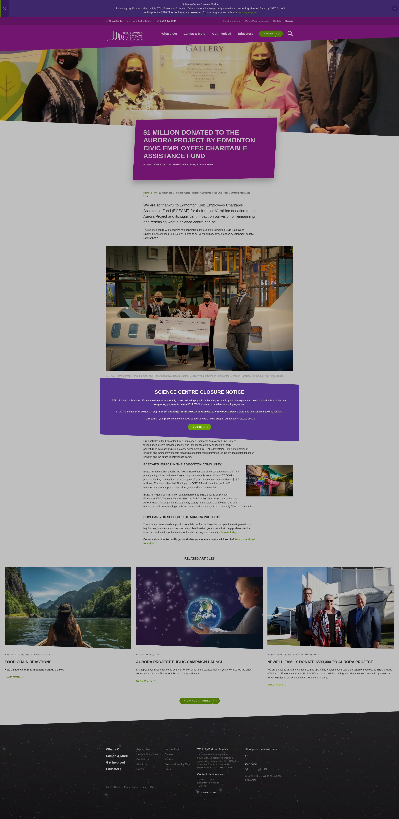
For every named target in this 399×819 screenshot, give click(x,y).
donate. (252, 418)
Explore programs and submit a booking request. (256, 411)
